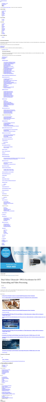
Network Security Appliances (8, 111)
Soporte (4, 365)
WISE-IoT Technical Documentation (9, 210)
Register (1, 46)
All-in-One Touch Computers (8, 162)
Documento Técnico (5, 377)
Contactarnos (4, 238)
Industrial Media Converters (8, 93)
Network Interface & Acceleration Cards (9, 110)
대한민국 (3, 28)
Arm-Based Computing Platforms (8, 63)
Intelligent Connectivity (5, 89)
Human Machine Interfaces (8, 83)
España (3, 20)
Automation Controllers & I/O (8, 78)
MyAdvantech (4, 4)
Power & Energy (6, 85)
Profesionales (4, 228)
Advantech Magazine (7, 219)
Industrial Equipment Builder (6, 156)
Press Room (5, 220)
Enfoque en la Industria (5, 378)
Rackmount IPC (6, 106)
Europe (3, 19)
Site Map (3, 396)
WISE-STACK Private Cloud (8, 113)
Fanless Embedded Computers (8, 68)
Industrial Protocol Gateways (8, 94)
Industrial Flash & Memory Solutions (9, 71)
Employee (3, 236)
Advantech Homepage (3, 0)
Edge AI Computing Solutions (8, 146)
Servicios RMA (6, 201)
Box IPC (5, 100)
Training (5, 231)
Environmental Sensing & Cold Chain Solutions (11, 129)
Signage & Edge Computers (8, 137)
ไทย (2, 31)
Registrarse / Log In (5, 49)
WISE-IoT (5, 197)
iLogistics (3, 177)
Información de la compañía (6, 369)
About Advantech (4, 216)
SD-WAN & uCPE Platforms (8, 112)
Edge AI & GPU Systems (7, 102)
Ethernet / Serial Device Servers (8, 92)
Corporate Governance (7, 224)
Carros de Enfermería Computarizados (9, 122)
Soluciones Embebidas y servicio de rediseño (8, 393)
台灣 (3, 30)
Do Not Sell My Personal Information (7, 397)
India (3, 25)
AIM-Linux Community (7, 209)
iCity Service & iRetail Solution (8, 135)
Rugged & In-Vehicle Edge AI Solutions (9, 131)
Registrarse (3, 3)
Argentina (3, 13)
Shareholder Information (7, 226)
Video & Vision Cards (7, 119)
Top (1, 400)
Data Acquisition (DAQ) (7, 81)
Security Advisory (4, 212)
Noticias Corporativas (5, 370)
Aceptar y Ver (2, 273)
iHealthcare (3, 388)
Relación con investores (5, 222)
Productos (3, 58)
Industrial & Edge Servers (5, 154)
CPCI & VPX (6, 101)
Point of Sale (6, 163)
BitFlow (5, 184)
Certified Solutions (6, 79)
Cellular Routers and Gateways (8, 91)
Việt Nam (3, 33)
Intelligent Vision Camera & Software (9, 118)
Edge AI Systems (6, 147)
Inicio (3, 243)
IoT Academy (6, 208)
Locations (5, 232)
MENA (3, 37)
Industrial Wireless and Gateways (8, 95)
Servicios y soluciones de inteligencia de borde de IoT (9, 180)
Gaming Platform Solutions (8, 69)
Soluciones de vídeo (4, 182)
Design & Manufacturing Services (6, 173)
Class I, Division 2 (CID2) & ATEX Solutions (10, 80)
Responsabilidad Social (5, 372)
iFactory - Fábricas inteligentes (6, 387)
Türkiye (3, 32)
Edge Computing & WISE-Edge (6, 385)
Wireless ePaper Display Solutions (9, 73)
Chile (3, 14)
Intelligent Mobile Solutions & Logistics (7, 127)
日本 (3, 27)
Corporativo (4, 214)
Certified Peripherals (5, 140)
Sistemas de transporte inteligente (6, 167)
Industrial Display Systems (8, 70)
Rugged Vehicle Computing (6, 392)
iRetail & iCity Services (5, 160)
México (3, 12)
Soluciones (3, 143)
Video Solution (4, 287)
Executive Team (6, 218)
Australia (3, 23)
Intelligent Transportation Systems (9, 104)
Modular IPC (6, 105)
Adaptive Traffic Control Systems (8, 169)
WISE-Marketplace (5, 240)
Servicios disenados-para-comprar (6, 188)
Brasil (3, 11)
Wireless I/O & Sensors (7, 87)
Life (4, 230)
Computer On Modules (7, 64)
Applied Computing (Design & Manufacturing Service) (9, 75)
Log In (7, 3)
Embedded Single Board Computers (9, 67)
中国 (3, 24)
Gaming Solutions (4, 175)
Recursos (5, 207)
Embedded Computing (5, 60)
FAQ (3, 381)
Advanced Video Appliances (8, 116)
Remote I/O (5, 86)
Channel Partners (4, 193)
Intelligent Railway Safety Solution (9, 170)
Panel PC (5, 84)
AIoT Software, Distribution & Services (9, 62)
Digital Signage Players (7, 65)
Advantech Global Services (5, 186)
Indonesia (3, 26)
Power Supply (6, 142)
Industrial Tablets (6, 130)
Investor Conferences (7, 225)
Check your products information (8, 203)
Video (3, 379)
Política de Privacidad (11, 275)
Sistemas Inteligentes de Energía (8, 125)
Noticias (3, 380)
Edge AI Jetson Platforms (7, 117)
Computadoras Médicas (7, 123)
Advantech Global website (6, 7)
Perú (3, 5)
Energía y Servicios (4, 149)
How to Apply (6, 233)
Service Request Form (7, 202)
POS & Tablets (6, 136)
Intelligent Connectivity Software (8, 96)
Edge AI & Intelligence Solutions (8, 66)
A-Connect (3, 241)
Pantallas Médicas (6, 124)
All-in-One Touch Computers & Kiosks (9, 134)
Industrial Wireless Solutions (8, 72)
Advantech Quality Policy (5, 190)
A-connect (3, 382)
